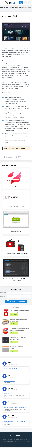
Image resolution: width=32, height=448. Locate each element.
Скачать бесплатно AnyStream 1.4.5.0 (14, 148)
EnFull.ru (4, 439)
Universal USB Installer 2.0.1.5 (11, 368)
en (12, 2)
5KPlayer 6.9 (7, 393)
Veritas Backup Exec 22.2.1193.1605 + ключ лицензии (14, 422)
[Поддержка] (21, 2)
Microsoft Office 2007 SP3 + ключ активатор (15, 407)
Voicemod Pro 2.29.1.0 (9, 381)
